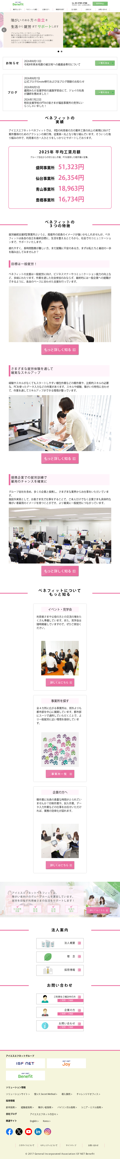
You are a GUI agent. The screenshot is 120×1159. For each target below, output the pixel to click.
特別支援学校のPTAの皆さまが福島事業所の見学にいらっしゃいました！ (53, 104)
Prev (4, 29)
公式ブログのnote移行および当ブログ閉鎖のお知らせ (54, 82)
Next (115, 29)
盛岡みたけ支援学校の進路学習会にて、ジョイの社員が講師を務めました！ (54, 92)
